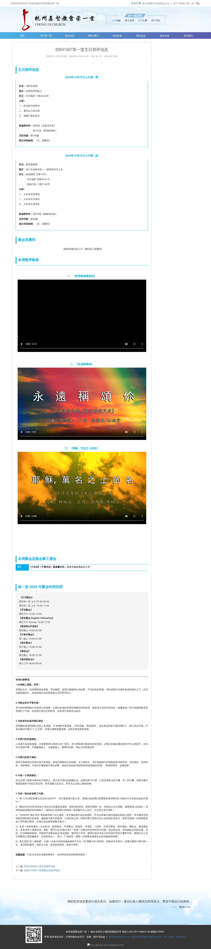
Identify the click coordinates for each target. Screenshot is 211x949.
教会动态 (69, 35)
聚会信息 (141, 35)
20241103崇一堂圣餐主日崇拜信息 (42, 870)
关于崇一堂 (46, 35)
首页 (22, 35)
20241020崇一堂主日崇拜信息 (39, 866)
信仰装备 (117, 35)
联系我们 (188, 35)
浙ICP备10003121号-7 (120, 936)
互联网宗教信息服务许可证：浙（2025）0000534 (159, 936)
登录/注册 (136, 3)
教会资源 (164, 35)
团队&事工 (93, 35)
